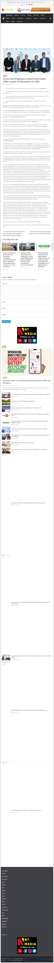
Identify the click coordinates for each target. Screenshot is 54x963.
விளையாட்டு (4, 926)
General (5, 377)
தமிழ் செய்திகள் (9, 15)
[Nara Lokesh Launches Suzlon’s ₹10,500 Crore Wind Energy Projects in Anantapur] (6, 430)
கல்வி (3, 912)
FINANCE (29, 15)
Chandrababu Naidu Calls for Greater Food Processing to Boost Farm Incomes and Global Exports (31, 656)
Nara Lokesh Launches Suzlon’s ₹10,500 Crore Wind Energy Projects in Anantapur (29, 429)
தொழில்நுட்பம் (4, 921)
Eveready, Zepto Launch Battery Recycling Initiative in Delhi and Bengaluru (26, 381)
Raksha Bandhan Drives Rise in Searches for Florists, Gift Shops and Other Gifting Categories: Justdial (29, 422)
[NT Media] (3, 18)
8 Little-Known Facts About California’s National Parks (23, 401)
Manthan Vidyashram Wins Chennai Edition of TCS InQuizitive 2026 (26, 408)
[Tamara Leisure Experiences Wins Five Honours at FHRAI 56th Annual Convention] (6, 450)
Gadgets (35, 18)
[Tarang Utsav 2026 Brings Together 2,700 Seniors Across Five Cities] (6, 811)
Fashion (13, 21)
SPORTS (13, 18)
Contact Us (20, 21)
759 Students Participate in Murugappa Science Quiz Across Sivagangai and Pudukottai (30, 394)
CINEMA (42, 15)
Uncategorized (5, 910)
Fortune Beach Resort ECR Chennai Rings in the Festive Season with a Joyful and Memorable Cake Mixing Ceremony (14, 233)
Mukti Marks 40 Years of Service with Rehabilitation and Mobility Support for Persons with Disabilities (30, 435)
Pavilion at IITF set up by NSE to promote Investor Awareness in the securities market (40, 232)
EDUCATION (36, 15)
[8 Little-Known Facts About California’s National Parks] (6, 402)
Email (3, 308)
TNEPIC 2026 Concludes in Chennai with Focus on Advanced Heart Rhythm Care (29, 710)
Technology (43, 18)
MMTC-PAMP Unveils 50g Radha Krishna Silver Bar (22, 442)
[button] (23, 22)
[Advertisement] (27, 37)
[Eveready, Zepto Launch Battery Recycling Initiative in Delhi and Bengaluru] (27, 362)
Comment (5, 283)
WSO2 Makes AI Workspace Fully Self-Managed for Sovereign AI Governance (28, 503)
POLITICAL (23, 15)
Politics (3, 901)
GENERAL (16, 15)
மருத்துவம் (4, 924)
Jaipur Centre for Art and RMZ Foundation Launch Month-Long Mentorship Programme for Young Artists (30, 603)
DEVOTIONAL (20, 18)
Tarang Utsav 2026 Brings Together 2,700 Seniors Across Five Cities (26, 810)
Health (8, 18)
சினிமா (3, 915)
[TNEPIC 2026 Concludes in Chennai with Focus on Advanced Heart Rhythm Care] (6, 711)
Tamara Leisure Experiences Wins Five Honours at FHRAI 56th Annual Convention (29, 449)
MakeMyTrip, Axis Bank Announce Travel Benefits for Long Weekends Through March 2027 (30, 414)
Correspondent (14, 385)
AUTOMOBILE (28, 18)
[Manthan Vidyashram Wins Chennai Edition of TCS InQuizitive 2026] (6, 409)
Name (4, 302)
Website (4, 314)
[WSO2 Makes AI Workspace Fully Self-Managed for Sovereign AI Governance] (6, 504)
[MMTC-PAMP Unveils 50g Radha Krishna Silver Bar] (6, 444)
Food (7, 21)
